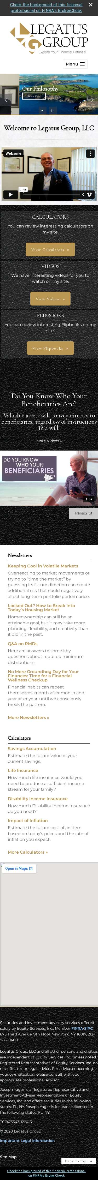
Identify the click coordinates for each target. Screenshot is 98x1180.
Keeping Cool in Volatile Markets (43, 566)
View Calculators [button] (47, 249)
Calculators (19, 738)
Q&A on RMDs (22, 643)
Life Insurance (23, 770)
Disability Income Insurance (38, 798)
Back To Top (76, 1161)
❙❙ (53, 110)
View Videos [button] (48, 299)
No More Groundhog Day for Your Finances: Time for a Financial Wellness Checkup (43, 675)
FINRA (77, 1028)
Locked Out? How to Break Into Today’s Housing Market (41, 607)
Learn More (15, 96)
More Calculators (28, 852)
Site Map (8, 1156)
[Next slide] (92, 100)
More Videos (49, 441)
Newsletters (20, 555)
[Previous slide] (6, 100)
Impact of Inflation (28, 820)
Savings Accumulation (32, 748)
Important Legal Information (27, 1140)
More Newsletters (28, 717)
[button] (75, 64)
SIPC (88, 1028)
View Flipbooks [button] (47, 348)
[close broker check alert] (91, 5)
